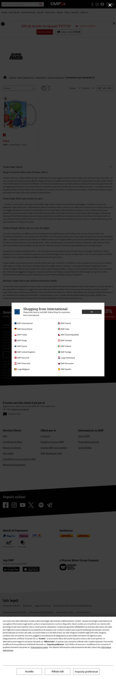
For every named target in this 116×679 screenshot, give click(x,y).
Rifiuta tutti (58, 671)
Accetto (29, 671)
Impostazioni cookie (39, 647)
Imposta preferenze (86, 671)
